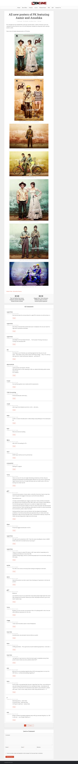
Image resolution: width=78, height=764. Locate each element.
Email (22, 747)
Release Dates (42, 7)
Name (7, 747)
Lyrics (36, 7)
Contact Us (58, 7)
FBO (49, 7)
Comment (7, 735)
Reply (14, 318)
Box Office (24, 7)
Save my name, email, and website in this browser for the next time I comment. (25, 753)
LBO (53, 7)
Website (38, 747)
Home (18, 7)
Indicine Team (33, 21)
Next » (30, 725)
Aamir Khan (9, 291)
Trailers (31, 7)
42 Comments (25, 21)
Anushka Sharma (18, 291)
